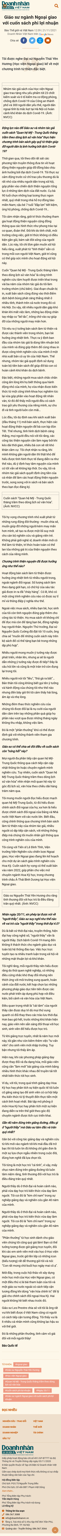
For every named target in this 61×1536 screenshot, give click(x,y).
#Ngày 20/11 (43, 1390)
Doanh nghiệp (10, 1432)
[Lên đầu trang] (55, 1530)
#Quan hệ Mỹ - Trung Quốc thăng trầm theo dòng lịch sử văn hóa (30, 1383)
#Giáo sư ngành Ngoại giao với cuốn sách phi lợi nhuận (29, 1398)
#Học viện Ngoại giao (16, 1375)
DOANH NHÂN (9, 1426)
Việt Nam (38, 1421)
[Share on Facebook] (23, 40)
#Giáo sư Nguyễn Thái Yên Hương (22, 1370)
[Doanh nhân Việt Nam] (17, 1450)
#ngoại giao (21, 1364)
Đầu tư (6, 1438)
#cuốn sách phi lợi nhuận (17, 1390)
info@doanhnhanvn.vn (17, 1518)
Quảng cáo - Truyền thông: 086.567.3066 (26, 1528)
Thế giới (37, 1426)
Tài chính (38, 1432)
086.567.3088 (13, 1514)
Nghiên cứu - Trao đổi (14, 1421)
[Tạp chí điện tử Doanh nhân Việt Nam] (15, 5)
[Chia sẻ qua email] (48, 40)
